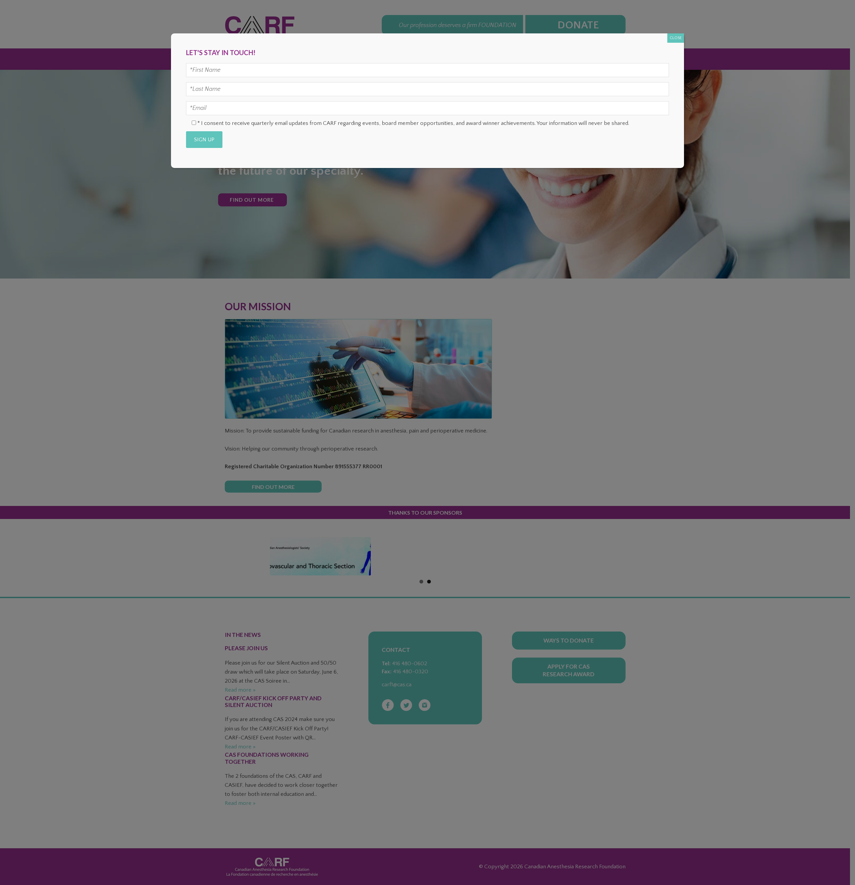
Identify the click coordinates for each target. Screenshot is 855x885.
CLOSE (676, 38)
